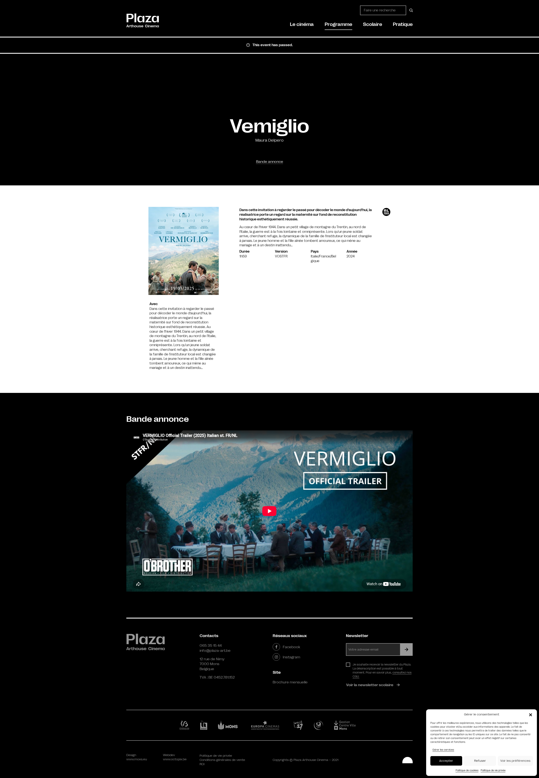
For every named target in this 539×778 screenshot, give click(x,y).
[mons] (229, 725)
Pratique (403, 24)
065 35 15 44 (211, 645)
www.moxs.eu (136, 759)
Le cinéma (302, 24)
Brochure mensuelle (290, 682)
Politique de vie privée (493, 770)
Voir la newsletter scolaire (369, 685)
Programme (338, 24)
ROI (202, 764)
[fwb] (185, 725)
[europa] (267, 725)
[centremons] (346, 725)
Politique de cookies (467, 770)
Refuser (480, 761)
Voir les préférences (515, 761)
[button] (530, 714)
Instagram (291, 657)
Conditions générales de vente (222, 760)
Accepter (446, 761)
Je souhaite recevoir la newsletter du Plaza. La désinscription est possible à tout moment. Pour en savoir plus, (382, 670)
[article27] (299, 725)
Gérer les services (443, 749)
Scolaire (372, 24)
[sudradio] (319, 725)
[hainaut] (204, 725)
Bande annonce (269, 161)
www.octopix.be (175, 759)
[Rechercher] (410, 10)
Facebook (291, 647)
